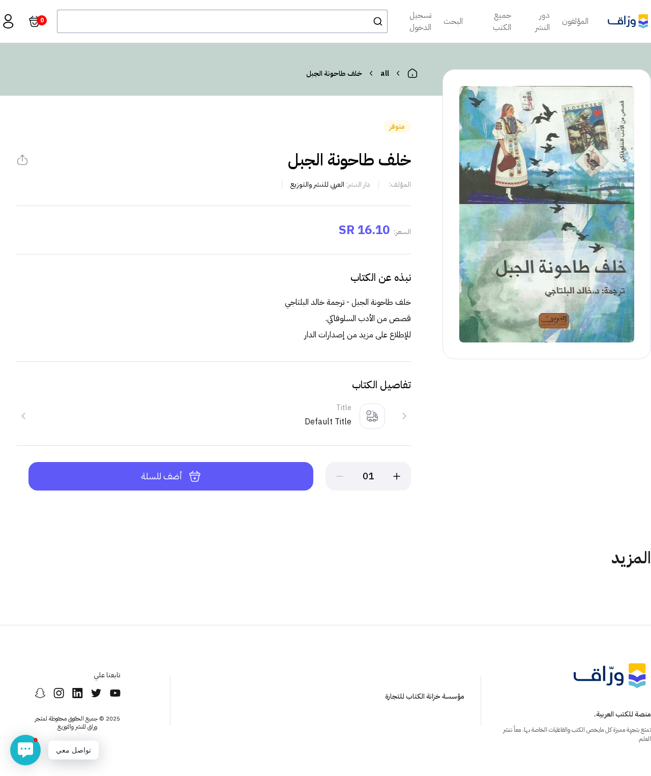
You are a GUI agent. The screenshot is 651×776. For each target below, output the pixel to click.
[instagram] (58, 693)
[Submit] (375, 21)
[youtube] (115, 693)
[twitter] (96, 693)
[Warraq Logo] (628, 21)
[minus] (340, 476)
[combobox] (222, 21)
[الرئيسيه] (412, 73)
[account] (8, 21)
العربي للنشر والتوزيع (317, 184)
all (384, 73)
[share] (22, 160)
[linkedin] (77, 693)
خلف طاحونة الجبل (334, 73)
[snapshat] (40, 693)
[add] (396, 476)
